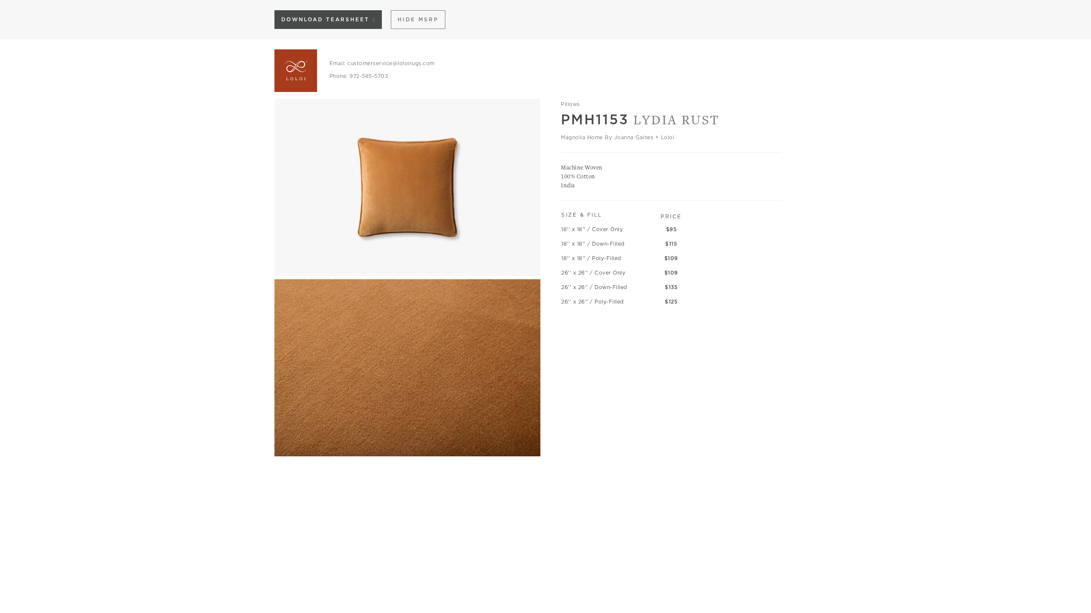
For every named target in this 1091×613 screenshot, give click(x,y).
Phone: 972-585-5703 (358, 76)
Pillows (570, 104)
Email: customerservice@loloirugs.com (382, 63)
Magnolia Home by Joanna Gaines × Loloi (617, 137)
